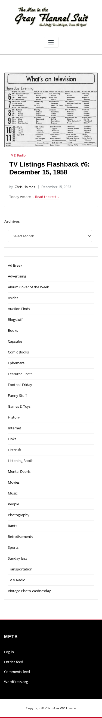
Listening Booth (20, 460)
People (13, 504)
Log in (9, 651)
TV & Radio (17, 155)
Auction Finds (19, 308)
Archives (12, 221)
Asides (13, 297)
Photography (18, 514)
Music (12, 493)
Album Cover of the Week (28, 287)
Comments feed (17, 671)
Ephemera (16, 362)
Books (13, 330)
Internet (14, 428)
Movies (14, 482)
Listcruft (14, 449)
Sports (13, 547)
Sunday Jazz (17, 558)
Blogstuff (15, 319)
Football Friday (20, 384)
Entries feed (13, 661)
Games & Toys (19, 406)
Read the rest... (47, 196)
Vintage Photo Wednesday (29, 590)
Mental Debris (19, 471)
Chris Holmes (22, 186)
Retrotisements (20, 536)
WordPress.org (16, 681)
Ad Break (15, 265)
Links (12, 438)
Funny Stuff (17, 395)
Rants (12, 525)
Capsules (15, 341)
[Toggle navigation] (51, 42)
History (14, 417)
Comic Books (18, 352)
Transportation (20, 569)
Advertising (17, 276)
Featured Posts (20, 373)
